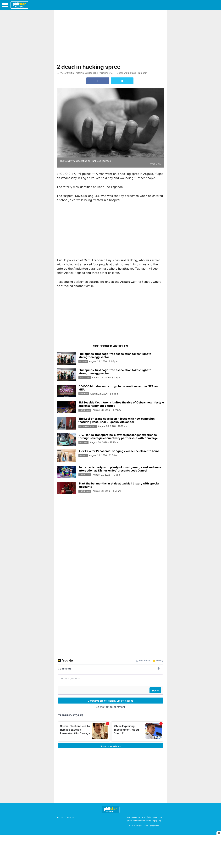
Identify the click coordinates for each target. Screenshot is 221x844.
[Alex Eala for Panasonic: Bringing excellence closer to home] (66, 455)
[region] (110, 35)
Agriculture (84, 377)
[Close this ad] (218, 833)
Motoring (83, 442)
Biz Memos (83, 394)
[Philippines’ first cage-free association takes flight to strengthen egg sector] (66, 358)
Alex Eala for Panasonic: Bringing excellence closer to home (119, 451)
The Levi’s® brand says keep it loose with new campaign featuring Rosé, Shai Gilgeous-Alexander (116, 420)
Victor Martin (67, 72)
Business (83, 361)
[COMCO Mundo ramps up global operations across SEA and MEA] (66, 391)
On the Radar (84, 410)
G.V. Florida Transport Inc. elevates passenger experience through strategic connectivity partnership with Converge (118, 436)
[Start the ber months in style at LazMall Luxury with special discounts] (66, 488)
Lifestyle (83, 455)
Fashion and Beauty (87, 426)
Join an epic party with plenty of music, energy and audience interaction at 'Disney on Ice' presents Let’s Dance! (119, 469)
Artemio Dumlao (84, 72)
